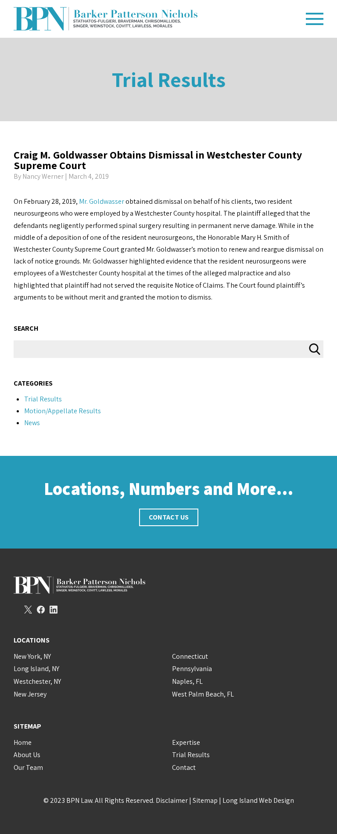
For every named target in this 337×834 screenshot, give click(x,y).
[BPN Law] (156, 19)
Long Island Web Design (258, 800)
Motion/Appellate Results (62, 410)
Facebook (41, 610)
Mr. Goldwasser (101, 201)
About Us (27, 754)
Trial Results (169, 79)
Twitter (28, 610)
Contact (184, 767)
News (32, 422)
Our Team (28, 767)
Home (23, 742)
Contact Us (169, 517)
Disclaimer (172, 800)
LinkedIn (53, 610)
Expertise (186, 742)
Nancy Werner (43, 176)
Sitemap (205, 800)
